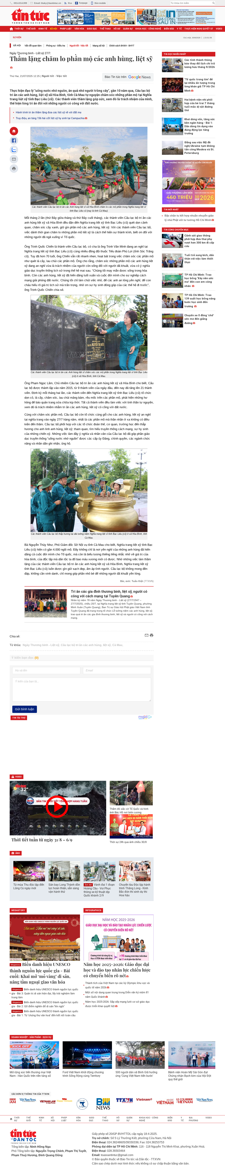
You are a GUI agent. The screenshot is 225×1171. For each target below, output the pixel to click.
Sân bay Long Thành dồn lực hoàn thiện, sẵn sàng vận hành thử (64, 888)
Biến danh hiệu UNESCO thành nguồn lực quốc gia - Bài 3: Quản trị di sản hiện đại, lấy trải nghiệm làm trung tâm (44, 993)
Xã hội (17, 45)
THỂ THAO (105, 29)
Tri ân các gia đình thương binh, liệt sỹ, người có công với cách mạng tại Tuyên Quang (109, 593)
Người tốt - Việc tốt (79, 45)
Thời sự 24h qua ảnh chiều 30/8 (128, 842)
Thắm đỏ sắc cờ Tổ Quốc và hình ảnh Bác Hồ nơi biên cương (129, 810)
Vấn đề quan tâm (33, 45)
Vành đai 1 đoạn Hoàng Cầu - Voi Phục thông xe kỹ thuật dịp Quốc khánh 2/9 (99, 890)
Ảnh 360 (88, 885)
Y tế (179, 29)
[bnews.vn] (92, 1104)
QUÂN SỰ (128, 29)
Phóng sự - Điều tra (55, 45)
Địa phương (193, 1119)
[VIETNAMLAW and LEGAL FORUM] (35, 1102)
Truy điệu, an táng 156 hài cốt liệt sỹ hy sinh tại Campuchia (50, 118)
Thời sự (18, 29)
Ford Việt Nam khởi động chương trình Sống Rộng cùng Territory (83, 1074)
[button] (148, 871)
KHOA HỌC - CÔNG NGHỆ (148, 29)
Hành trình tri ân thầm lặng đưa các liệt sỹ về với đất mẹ (48, 112)
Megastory (15, 965)
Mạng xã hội (99, 45)
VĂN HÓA (79, 29)
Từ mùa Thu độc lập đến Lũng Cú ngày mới (28, 886)
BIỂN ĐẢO (169, 29)
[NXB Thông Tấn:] (72, 1104)
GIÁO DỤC (92, 29)
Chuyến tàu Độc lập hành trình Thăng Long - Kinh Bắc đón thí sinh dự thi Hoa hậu (134, 890)
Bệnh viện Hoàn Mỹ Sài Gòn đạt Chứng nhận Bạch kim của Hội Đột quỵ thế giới (189, 1076)
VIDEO (219, 29)
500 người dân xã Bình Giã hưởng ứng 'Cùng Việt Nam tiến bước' (136, 1074)
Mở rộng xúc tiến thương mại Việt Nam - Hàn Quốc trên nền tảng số (30, 1074)
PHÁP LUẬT (66, 29)
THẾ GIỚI (31, 29)
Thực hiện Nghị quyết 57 (198, 29)
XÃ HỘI (53, 29)
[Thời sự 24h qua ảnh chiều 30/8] (131, 826)
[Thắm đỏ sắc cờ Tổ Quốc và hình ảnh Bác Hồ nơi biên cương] (131, 793)
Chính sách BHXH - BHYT (121, 45)
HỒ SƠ (117, 29)
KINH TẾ (42, 29)
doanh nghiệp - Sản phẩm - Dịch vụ (31, 1037)
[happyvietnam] (52, 1100)
